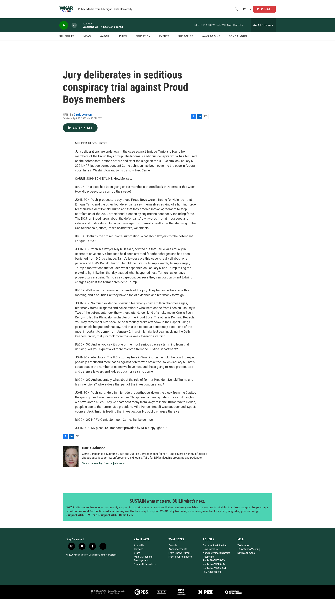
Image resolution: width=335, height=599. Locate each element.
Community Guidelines (215, 545)
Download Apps (246, 553)
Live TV (246, 9)
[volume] (74, 25)
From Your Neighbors (180, 556)
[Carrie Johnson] (71, 456)
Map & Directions (143, 556)
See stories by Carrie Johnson (103, 463)
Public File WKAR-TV (214, 560)
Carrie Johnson (83, 114)
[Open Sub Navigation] (78, 36)
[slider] (79, 25)
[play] (63, 25)
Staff (137, 553)
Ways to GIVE (211, 36)
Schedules (67, 36)
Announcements (178, 549)
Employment (141, 560)
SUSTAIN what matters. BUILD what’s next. (167, 501)
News (87, 36)
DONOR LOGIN (238, 36)
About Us (139, 545)
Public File (208, 556)
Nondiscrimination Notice (216, 553)
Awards (173, 545)
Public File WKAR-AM (214, 568)
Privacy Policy (210, 549)
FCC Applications (212, 571)
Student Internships (145, 564)
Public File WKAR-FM (214, 564)
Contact (138, 549)
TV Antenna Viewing (248, 549)
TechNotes (243, 545)
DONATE (266, 9)
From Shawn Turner (179, 553)
